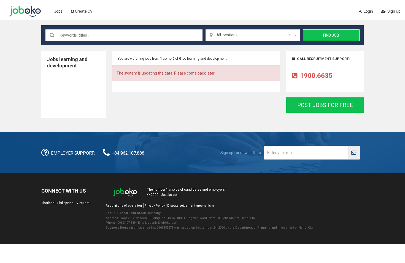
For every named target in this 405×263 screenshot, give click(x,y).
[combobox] (253, 35)
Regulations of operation (124, 205)
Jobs (58, 11)
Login (368, 11)
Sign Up (394, 11)
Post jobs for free (325, 105)
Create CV (84, 11)
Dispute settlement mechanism (190, 205)
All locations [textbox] (253, 35)
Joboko (25, 11)
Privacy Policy (154, 205)
